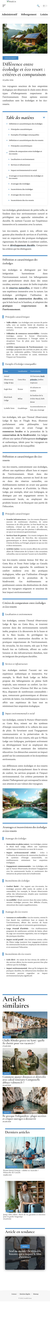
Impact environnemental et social (24, 170)
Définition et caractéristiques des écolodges (25, 124)
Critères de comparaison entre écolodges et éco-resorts (25, 152)
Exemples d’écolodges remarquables (25, 135)
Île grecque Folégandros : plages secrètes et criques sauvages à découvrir (24, 1117)
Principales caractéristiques (21, 129)
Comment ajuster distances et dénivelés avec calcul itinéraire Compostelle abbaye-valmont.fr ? (24, 1079)
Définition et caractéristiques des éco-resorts (26, 140)
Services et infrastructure (20, 165)
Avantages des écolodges (20, 184)
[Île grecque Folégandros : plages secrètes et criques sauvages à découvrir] (25, 1100)
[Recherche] (38, 6)
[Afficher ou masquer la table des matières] (39, 117)
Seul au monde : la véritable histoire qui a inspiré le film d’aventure (25, 1254)
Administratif (11, 1166)
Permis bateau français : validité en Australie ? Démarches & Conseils (20, 1171)
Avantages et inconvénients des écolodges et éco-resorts (26, 177)
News (25, 1246)
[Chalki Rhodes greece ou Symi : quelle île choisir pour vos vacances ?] (25, 1025)
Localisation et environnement (22, 159)
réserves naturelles (19, 287)
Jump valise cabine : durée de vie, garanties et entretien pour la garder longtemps (24, 1215)
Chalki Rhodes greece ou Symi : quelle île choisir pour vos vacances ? (23, 1042)
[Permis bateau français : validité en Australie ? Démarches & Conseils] (25, 1153)
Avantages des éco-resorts (21, 195)
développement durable (22, 245)
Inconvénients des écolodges (22, 189)
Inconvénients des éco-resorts (22, 200)
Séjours (6, 1037)
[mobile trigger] (5, 6)
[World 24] (11, 6)
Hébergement (10, 58)
